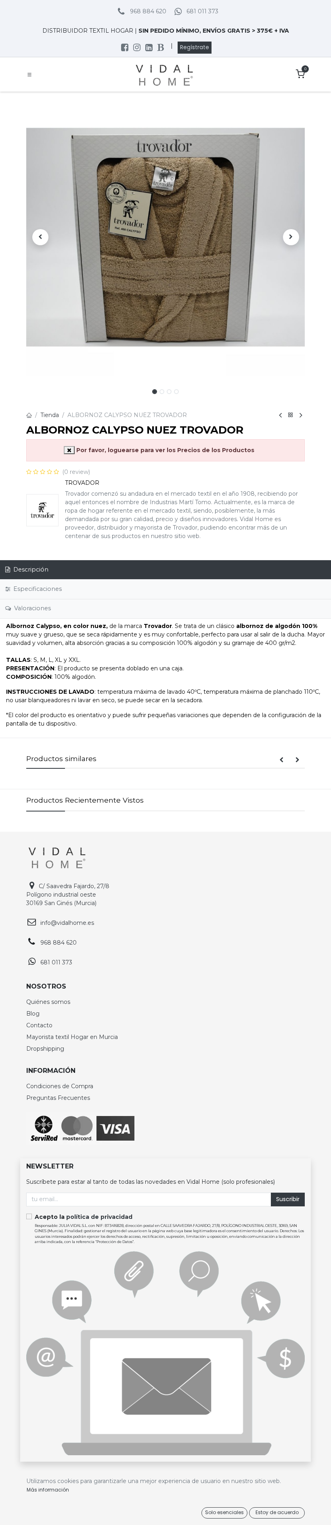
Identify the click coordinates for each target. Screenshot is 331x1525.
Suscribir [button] (288, 1199)
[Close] (69, 450)
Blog (33, 1013)
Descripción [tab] (30, 569)
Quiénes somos (48, 1002)
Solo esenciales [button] (224, 1512)
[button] (40, 237)
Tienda (49, 415)
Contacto (39, 1025)
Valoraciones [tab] (32, 608)
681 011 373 (202, 11)
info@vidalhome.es (67, 922)
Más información (48, 1489)
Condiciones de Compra (59, 1086)
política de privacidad (99, 1216)
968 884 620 (148, 11)
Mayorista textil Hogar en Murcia (72, 1037)
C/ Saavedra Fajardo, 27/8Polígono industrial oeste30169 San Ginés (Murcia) (67, 894)
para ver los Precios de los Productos (165, 450)
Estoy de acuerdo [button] (277, 1512)
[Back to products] (290, 415)
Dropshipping (45, 1048)
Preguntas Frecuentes (58, 1098)
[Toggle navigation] (29, 74)
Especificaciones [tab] (37, 588)
